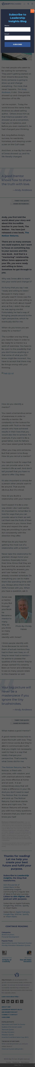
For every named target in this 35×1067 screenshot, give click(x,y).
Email (7, 34)
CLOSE (32, 11)
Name (7, 25)
